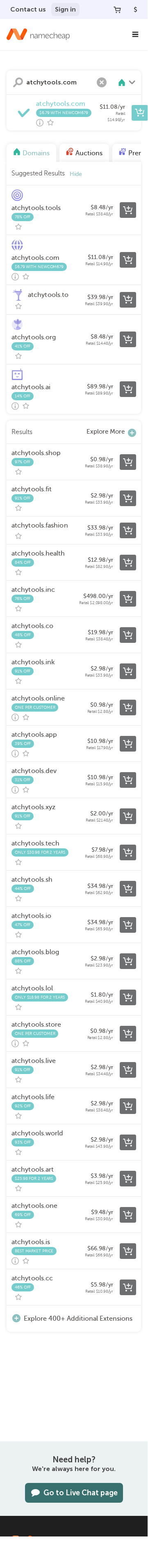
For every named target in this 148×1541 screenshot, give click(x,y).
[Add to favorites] (50, 122)
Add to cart (140, 113)
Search (18, 82)
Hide (76, 174)
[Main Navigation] (135, 35)
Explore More (106, 431)
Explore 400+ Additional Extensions (78, 1318)
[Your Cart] (117, 9)
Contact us (28, 9)
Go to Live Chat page (80, 1492)
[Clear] (102, 82)
